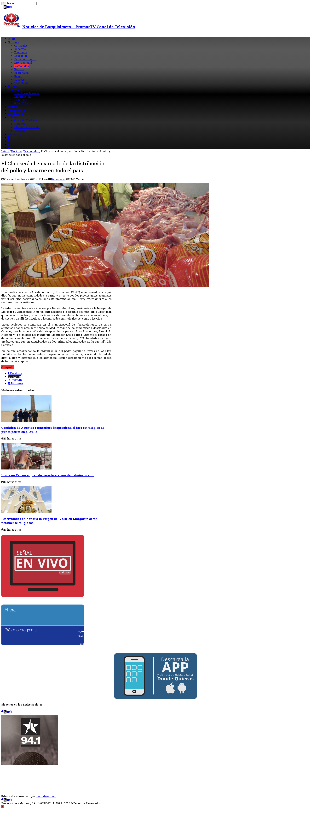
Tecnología (21, 83)
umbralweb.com (46, 796)
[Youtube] (7, 7)
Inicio (11, 38)
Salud (18, 76)
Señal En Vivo (17, 113)
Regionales (21, 72)
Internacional (23, 62)
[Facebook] (2, 7)
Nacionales (21, 66)
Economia (20, 52)
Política (19, 69)
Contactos (14, 134)
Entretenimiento (25, 59)
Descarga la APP (18, 110)
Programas (15, 89)
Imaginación (22, 96)
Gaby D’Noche (23, 103)
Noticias (13, 42)
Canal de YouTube (25, 120)
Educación (21, 55)
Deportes (20, 49)
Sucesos (19, 79)
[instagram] (10, 7)
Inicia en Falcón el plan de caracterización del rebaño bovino (47, 475)
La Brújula (20, 100)
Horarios (13, 86)
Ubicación (20, 130)
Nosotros (20, 123)
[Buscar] (3, 3)
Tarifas (12, 106)
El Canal (13, 117)
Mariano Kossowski (27, 127)
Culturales (21, 45)
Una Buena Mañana (27, 93)
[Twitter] (5, 7)
